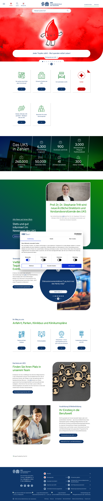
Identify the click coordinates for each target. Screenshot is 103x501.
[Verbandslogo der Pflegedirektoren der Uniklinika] (80, 494)
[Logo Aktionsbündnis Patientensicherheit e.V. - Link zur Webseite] (42, 494)
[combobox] (51, 11)
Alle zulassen (71, 265)
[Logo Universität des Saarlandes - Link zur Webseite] (22, 494)
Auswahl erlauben (51, 265)
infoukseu (27, 481)
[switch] (44, 260)
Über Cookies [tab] (72, 238)
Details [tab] (51, 238)
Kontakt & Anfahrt (88, 4)
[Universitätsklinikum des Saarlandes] (51, 4)
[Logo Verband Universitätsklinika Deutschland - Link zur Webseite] (61, 494)
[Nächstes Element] (54, 64)
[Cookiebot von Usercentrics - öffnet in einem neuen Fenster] (75, 234)
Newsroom (96, 4)
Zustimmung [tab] (30, 238)
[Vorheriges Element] (49, 64)
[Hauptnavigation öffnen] (4, 4)
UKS (25, 275)
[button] (42, 61)
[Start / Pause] (51, 64)
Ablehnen (31, 265)
